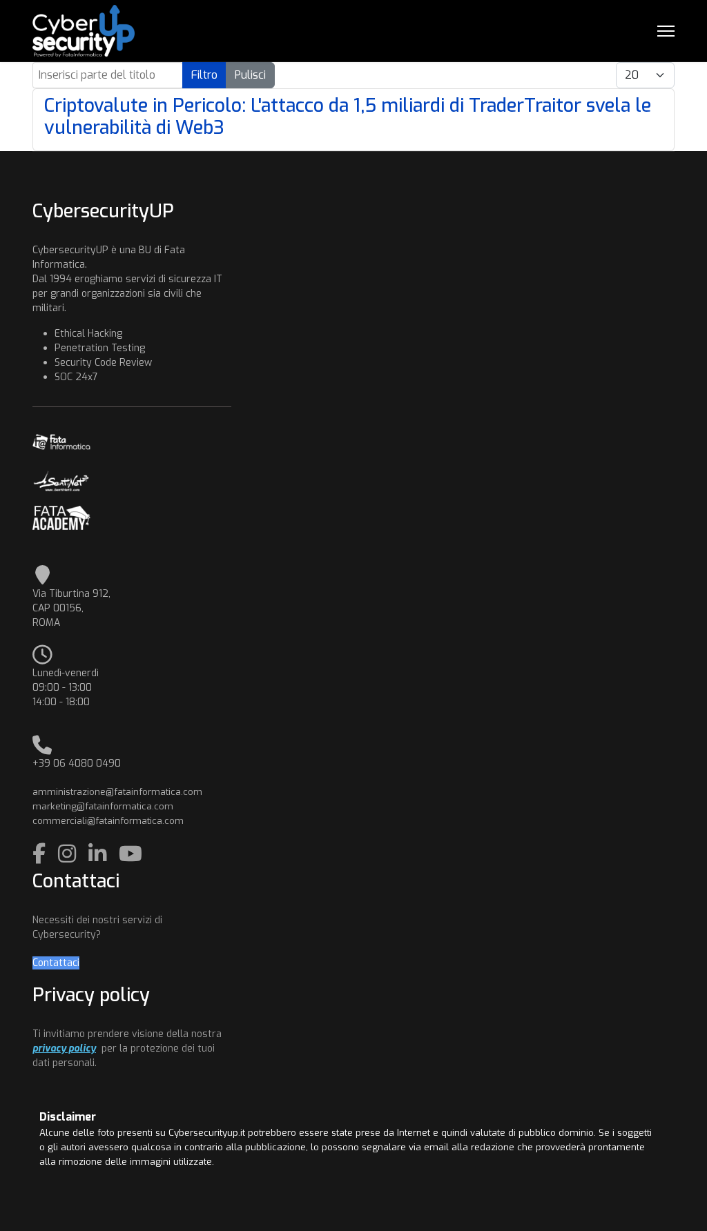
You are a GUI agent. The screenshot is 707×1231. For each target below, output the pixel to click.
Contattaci (55, 962)
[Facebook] (41, 854)
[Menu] (666, 31)
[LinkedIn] (100, 854)
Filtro (204, 75)
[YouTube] (130, 854)
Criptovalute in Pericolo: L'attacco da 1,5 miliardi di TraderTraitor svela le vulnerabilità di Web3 (347, 116)
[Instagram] (69, 854)
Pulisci (250, 75)
